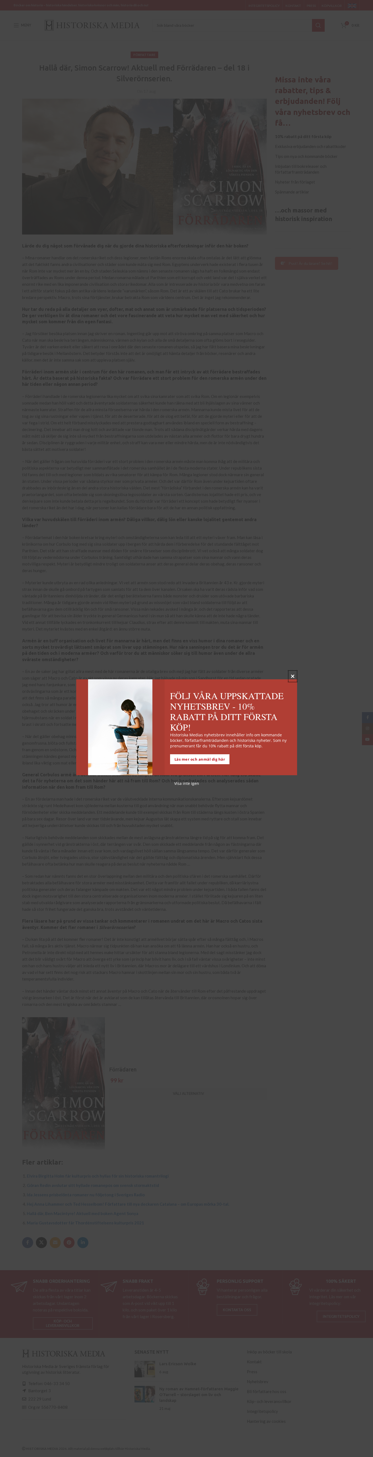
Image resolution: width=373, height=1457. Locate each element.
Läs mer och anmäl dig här (199, 759)
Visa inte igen (186, 783)
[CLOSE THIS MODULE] (292, 676)
